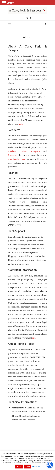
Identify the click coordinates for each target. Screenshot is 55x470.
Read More (36, 466)
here (21, 124)
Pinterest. (12, 155)
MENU (10, 3)
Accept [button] (19, 466)
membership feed (16, 159)
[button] (4, 2)
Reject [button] (28, 466)
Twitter (23, 151)
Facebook (12, 151)
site (33, 338)
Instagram (35, 151)
